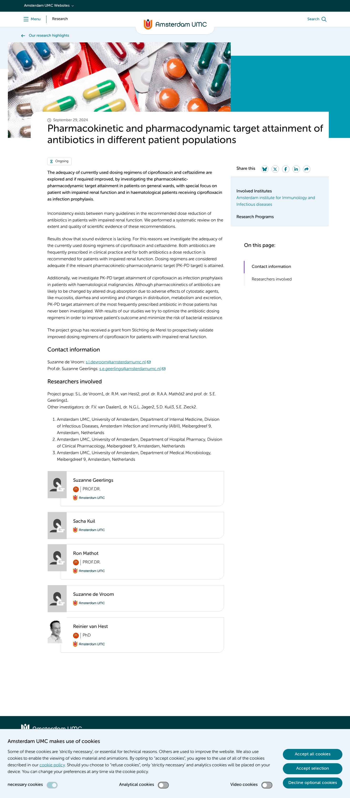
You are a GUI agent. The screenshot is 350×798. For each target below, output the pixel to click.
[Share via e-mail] (306, 169)
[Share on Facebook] (286, 169)
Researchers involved (272, 279)
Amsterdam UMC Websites (47, 6)
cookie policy (52, 765)
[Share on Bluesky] (265, 169)
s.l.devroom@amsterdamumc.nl (116, 362)
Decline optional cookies (312, 783)
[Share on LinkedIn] (296, 169)
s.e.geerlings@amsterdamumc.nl (130, 369)
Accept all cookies (312, 754)
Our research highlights (49, 36)
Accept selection (312, 768)
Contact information (271, 267)
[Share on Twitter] (275, 169)
